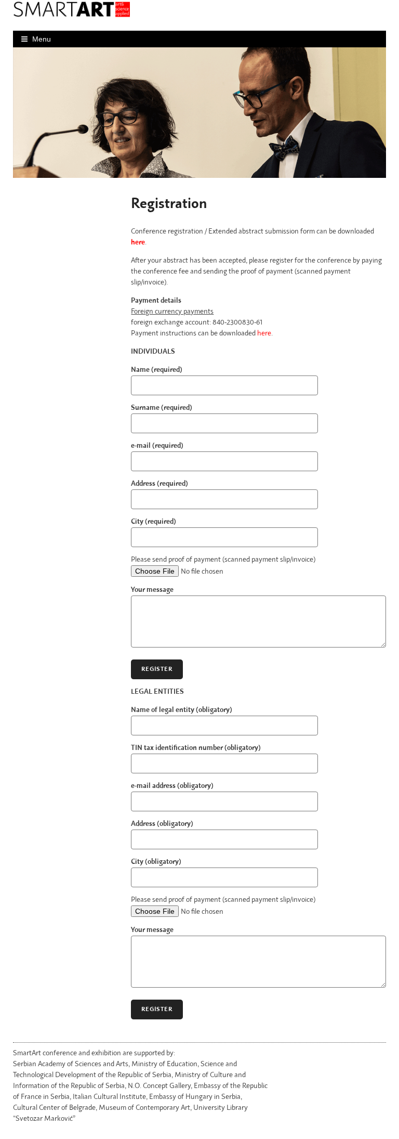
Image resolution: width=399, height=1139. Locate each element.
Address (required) (159, 483)
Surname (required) (161, 407)
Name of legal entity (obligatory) (181, 710)
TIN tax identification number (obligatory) (196, 748)
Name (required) (156, 369)
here (138, 242)
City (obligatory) (156, 861)
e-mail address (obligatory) (172, 785)
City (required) (153, 521)
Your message (152, 589)
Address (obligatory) (162, 823)
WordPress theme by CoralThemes (324, 1057)
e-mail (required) (157, 445)
